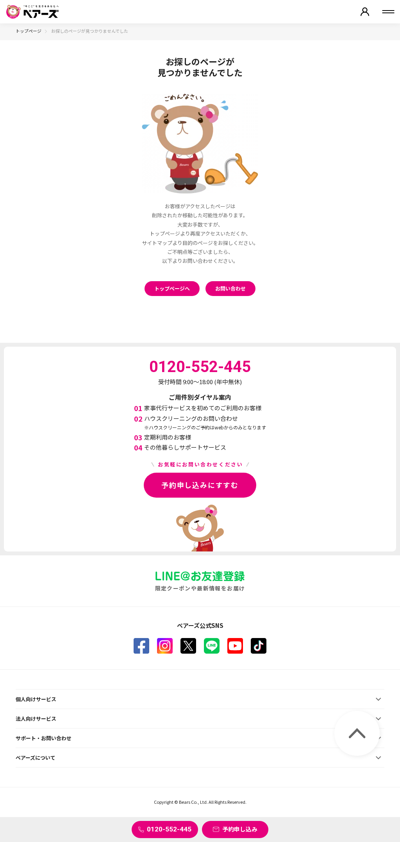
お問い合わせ (230, 288)
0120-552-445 (169, 829)
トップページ (28, 31)
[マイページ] (365, 11)
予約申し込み (239, 829)
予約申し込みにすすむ (200, 485)
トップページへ (172, 288)
